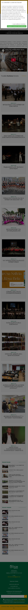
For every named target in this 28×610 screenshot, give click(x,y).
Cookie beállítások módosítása (19, 24)
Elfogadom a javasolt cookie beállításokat (16, 26)
